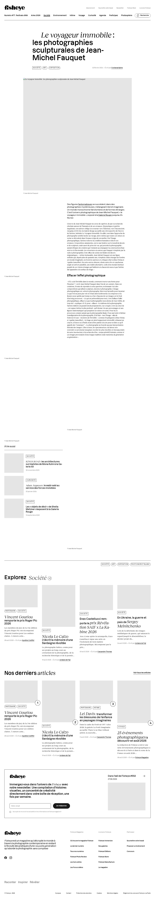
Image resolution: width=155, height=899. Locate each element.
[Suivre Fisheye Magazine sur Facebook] (5, 857)
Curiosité (92, 15)
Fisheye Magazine (142, 757)
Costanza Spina (117, 68)
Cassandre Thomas (104, 651)
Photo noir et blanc (140, 564)
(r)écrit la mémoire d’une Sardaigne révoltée (57, 639)
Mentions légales (112, 893)
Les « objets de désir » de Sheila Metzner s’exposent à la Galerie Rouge (42, 509)
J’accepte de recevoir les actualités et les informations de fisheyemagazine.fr (36, 811)
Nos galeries (103, 846)
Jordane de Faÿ (64, 660)
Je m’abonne (61, 806)
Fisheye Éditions (104, 851)
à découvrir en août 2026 (132, 736)
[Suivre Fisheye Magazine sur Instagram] (10, 857)
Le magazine (103, 867)
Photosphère (126, 15)
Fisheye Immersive (105, 841)
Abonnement (90, 8)
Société (47, 15)
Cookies (99, 893)
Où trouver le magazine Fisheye (81, 841)
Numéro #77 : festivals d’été (16, 15)
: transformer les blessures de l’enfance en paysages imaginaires (96, 716)
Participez (113, 15)
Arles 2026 (35, 15)
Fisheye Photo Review (78, 857)
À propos (58, 893)
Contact (68, 893)
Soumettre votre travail (105, 8)
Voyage (81, 15)
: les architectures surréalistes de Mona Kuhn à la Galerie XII (44, 464)
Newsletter (120, 8)
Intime (72, 15)
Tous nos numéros (77, 851)
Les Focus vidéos (76, 867)
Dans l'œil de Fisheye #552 (122, 776)
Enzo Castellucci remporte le (95, 626)
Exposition (54, 68)
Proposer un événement (136, 846)
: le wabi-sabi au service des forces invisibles (42, 486)
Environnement (59, 15)
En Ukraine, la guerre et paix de (131, 622)
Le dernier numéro (77, 846)
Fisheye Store (131, 8)
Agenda (102, 15)
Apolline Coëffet (28, 640)
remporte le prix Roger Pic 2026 (20, 620)
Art (44, 68)
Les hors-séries (76, 862)
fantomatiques (85, 204)
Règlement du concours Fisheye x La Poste (137, 893)
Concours (130, 851)
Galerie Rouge (105, 215)
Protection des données (84, 893)
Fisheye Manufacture (106, 862)
